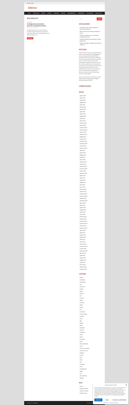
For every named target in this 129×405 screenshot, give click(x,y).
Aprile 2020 (82, 212)
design (81, 300)
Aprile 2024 (82, 118)
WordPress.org (83, 393)
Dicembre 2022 (83, 141)
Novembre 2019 (83, 223)
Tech (81, 362)
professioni (82, 339)
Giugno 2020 (83, 207)
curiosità (56, 13)
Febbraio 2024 (83, 123)
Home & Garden (83, 314)
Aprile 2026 (82, 104)
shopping (82, 352)
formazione (81, 13)
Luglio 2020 (82, 205)
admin (36, 27)
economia (82, 302)
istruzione (82, 316)
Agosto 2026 (83, 95)
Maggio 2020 (83, 209)
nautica (81, 337)
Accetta (98, 399)
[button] (126, 385)
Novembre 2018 (83, 246)
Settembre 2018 (83, 251)
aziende (81, 289)
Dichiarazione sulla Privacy (113, 402)
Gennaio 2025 (83, 107)
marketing (82, 327)
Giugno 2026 (83, 100)
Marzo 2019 (82, 241)
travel (81, 366)
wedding (82, 378)
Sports (81, 359)
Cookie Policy (105, 402)
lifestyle (97, 13)
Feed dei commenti (84, 390)
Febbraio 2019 (83, 244)
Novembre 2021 (83, 168)
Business (82, 293)
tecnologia (36, 13)
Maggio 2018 (83, 260)
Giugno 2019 (83, 235)
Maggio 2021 (83, 182)
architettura (82, 279)
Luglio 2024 (82, 111)
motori (81, 334)
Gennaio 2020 (83, 219)
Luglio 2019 (82, 232)
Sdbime (32, 7)
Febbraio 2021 (83, 189)
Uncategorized (83, 368)
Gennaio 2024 (83, 125)
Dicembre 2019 (83, 221)
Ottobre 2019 (83, 225)
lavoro (81, 318)
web (81, 373)
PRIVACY (90, 80)
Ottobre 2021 (83, 171)
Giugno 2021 (83, 180)
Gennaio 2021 (83, 191)
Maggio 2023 (83, 136)
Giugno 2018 (83, 257)
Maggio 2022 (83, 155)
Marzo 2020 (82, 214)
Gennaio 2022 (83, 164)
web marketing (71, 13)
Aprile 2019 (82, 239)
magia (81, 325)
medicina (82, 330)
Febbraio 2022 (83, 161)
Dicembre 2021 (83, 166)
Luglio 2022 (82, 150)
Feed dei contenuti (84, 388)
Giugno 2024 (83, 114)
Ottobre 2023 (83, 132)
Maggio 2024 (83, 116)
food (81, 309)
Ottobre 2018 (83, 248)
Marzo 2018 (82, 264)
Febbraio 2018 (83, 267)
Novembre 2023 (83, 129)
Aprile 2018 (82, 262)
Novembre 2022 (83, 143)
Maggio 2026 (83, 102)
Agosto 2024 (83, 109)
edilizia (49, 13)
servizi (43, 13)
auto (81, 284)
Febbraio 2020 (83, 216)
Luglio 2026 (82, 98)
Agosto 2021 (83, 175)
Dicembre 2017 (83, 269)
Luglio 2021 (82, 177)
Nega (107, 399)
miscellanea (82, 332)
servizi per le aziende (84, 348)
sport (81, 357)
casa (29, 13)
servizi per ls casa (84, 350)
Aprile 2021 (82, 184)
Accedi (81, 386)
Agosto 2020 (83, 203)
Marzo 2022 (82, 159)
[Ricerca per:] (90, 18)
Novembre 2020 (83, 196)
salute (81, 341)
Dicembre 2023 (83, 127)
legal (81, 321)
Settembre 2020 (83, 200)
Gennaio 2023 (83, 139)
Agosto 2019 (83, 230)
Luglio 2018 (82, 255)
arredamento (83, 282)
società (81, 355)
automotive (89, 13)
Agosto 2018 (83, 253)
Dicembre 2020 (83, 193)
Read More (30, 38)
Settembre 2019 (83, 228)
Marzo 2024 (82, 120)
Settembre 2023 (83, 134)
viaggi (81, 371)
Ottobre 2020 (83, 198)
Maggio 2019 (83, 237)
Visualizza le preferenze (119, 399)
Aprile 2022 (82, 157)
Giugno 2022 (83, 152)
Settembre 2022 (83, 148)
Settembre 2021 (83, 173)
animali (81, 277)
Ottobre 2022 (83, 145)
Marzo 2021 (82, 187)
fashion (63, 13)
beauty (81, 291)
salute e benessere (84, 343)
